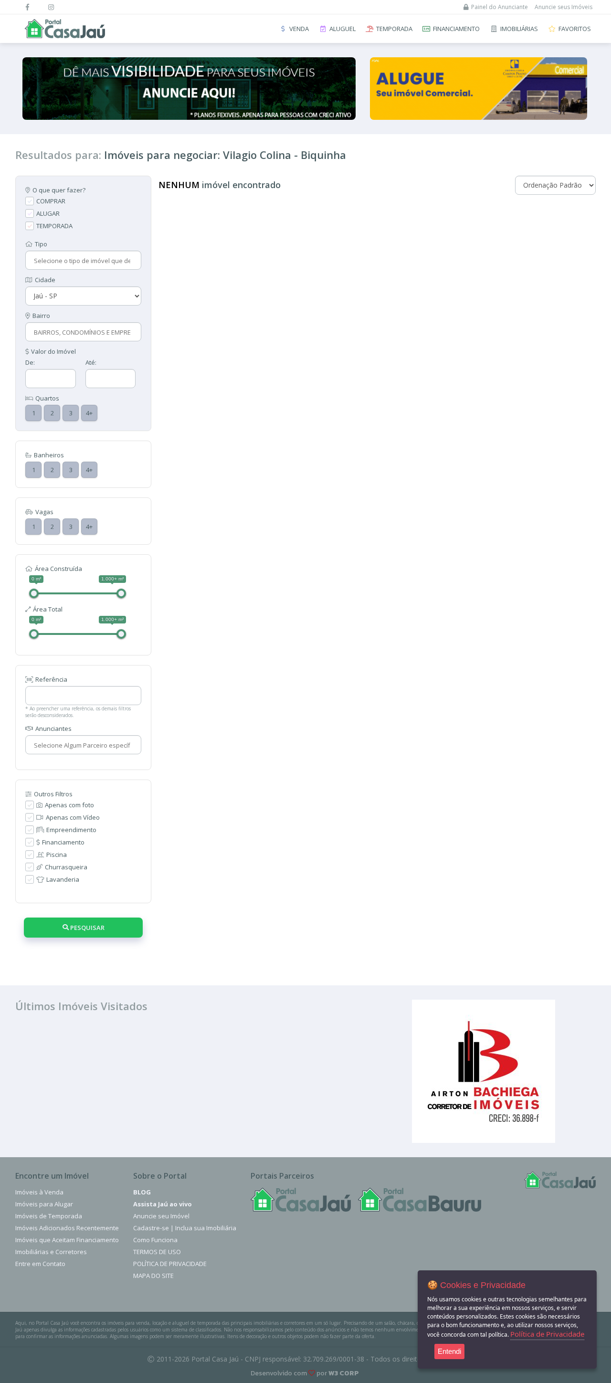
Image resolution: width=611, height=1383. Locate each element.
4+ (89, 413)
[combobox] (82, 260)
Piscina (56, 854)
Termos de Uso (157, 1251)
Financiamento (63, 842)
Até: (90, 362)
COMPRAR (50, 201)
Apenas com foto (69, 805)
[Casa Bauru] (419, 1200)
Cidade (45, 279)
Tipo (41, 244)
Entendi (449, 1351)
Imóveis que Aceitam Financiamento (67, 1239)
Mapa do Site (153, 1275)
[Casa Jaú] (301, 1200)
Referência (51, 679)
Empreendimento (71, 829)
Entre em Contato (40, 1263)
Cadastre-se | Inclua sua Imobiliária (184, 1228)
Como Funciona (155, 1239)
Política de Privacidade (170, 1263)
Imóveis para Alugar (44, 1204)
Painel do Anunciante (499, 7)
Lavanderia (62, 879)
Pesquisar (87, 927)
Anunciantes (53, 728)
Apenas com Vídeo (73, 817)
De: (30, 362)
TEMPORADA (54, 226)
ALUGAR (48, 213)
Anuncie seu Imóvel (161, 1216)
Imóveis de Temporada (48, 1216)
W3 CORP (343, 1373)
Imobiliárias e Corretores (51, 1251)
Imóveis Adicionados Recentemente (67, 1228)
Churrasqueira (66, 867)
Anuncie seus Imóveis (563, 7)
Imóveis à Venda (39, 1192)
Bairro (41, 315)
